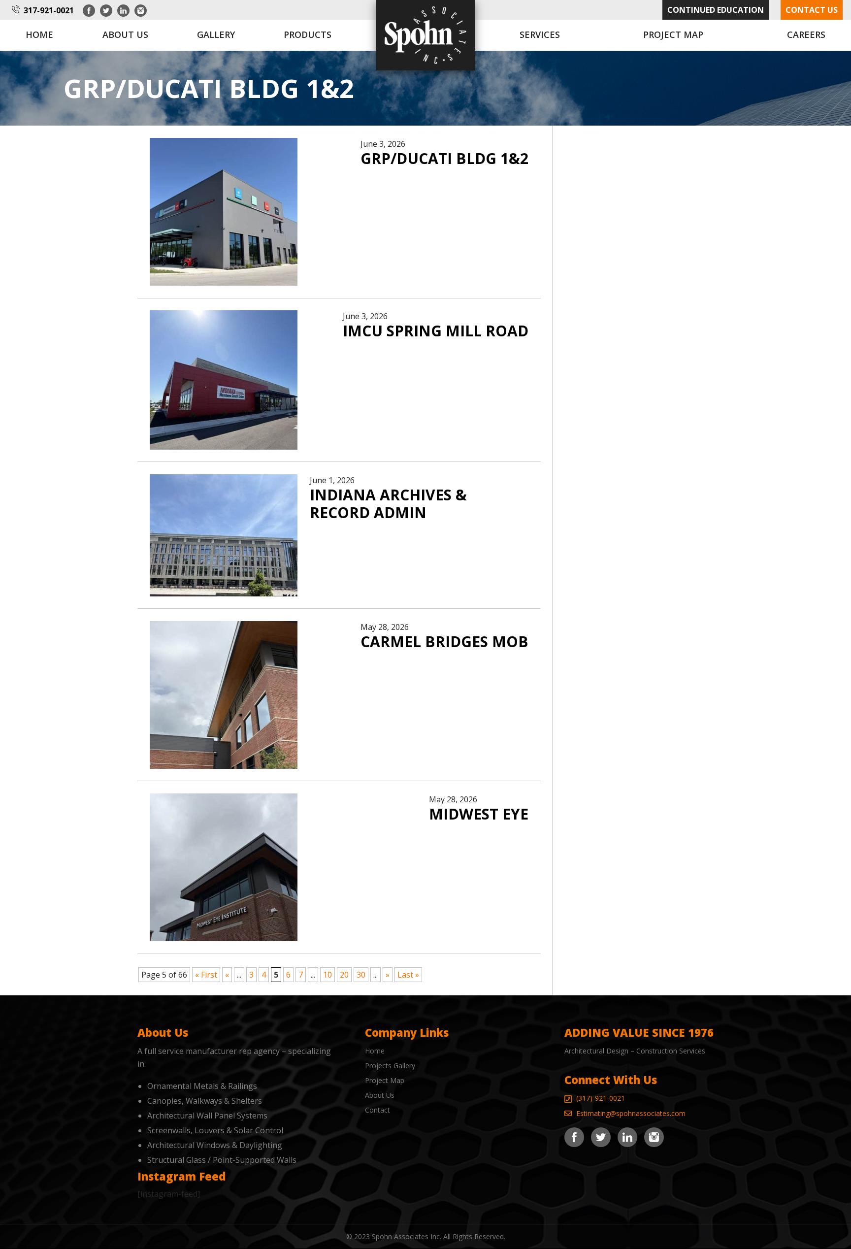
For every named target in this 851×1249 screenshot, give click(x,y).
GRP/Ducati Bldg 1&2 (444, 158)
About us (125, 34)
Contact (377, 1110)
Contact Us (812, 9)
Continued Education (715, 9)
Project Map (673, 34)
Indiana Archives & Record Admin (388, 504)
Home (39, 34)
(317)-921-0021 (600, 1098)
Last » (408, 974)
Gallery (216, 34)
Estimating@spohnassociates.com (631, 1113)
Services (540, 34)
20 (344, 974)
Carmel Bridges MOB (444, 641)
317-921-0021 (49, 10)
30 (361, 974)
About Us (379, 1095)
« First (206, 974)
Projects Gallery (390, 1065)
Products (307, 34)
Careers (806, 34)
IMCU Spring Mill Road (435, 331)
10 (327, 974)
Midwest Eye (478, 814)
